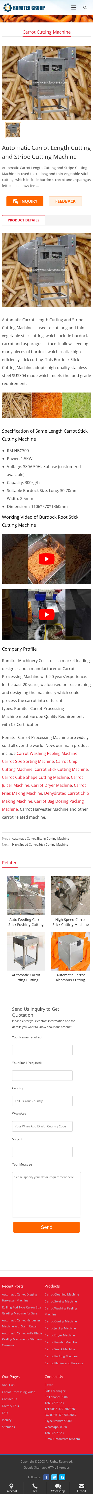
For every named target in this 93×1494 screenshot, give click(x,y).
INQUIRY (28, 201)
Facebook (46, 1477)
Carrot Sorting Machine (61, 1301)
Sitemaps (8, 1427)
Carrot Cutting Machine (47, 32)
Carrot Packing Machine (61, 1356)
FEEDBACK (65, 201)
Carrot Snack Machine (60, 1349)
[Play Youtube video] (46, 559)
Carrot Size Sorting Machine (28, 761)
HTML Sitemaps (59, 1467)
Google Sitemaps (35, 1467)
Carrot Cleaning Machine (62, 1294)
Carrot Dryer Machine (51, 785)
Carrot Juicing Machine (60, 1328)
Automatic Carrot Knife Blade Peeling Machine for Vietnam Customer (22, 1339)
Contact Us (9, 1399)
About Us (8, 1385)
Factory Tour (10, 1406)
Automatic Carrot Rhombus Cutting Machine (70, 978)
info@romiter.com (67, 1439)
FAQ (5, 1413)
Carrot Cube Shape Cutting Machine (35, 777)
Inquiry (6, 1420)
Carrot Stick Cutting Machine (61, 769)
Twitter (54, 1477)
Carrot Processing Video (18, 1392)
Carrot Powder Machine (61, 1342)
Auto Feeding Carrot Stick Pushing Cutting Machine (26, 922)
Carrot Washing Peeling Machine (47, 753)
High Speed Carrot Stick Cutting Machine (40, 844)
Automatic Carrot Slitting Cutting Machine (40, 838)
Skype (62, 1477)
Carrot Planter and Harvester (65, 1363)
